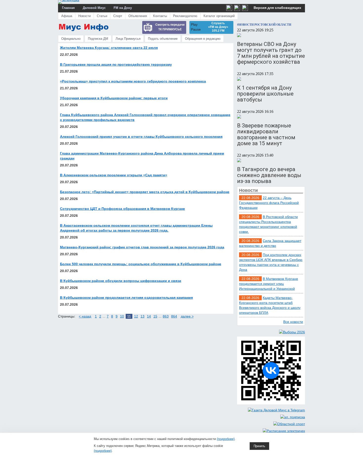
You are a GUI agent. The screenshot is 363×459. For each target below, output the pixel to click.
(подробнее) (226, 439)
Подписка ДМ (98, 38)
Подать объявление (163, 38)
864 (174, 316)
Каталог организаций (219, 16)
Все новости (293, 322)
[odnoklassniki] (229, 10)
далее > (187, 316)
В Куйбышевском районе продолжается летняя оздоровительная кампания (126, 297)
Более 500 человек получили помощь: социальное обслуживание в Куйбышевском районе (140, 264)
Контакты (160, 16)
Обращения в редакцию (203, 38)
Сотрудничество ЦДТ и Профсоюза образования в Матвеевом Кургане (122, 209)
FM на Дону (123, 8)
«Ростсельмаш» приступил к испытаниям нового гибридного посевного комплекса (133, 81)
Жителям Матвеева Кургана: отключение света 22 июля (109, 48)
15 (155, 316)
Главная (68, 8)
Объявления (137, 16)
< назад (85, 316)
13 (142, 316)
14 (149, 316)
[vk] (237, 10)
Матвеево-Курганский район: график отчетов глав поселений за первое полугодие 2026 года (142, 247)
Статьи (102, 16)
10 (122, 316)
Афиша (66, 16)
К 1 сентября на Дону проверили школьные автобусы (265, 94)
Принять (259, 446)
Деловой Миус (94, 8)
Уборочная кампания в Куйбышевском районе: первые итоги (114, 98)
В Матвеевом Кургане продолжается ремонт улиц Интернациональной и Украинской (268, 284)
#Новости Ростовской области (264, 24)
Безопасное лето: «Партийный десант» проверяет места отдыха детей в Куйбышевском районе (144, 192)
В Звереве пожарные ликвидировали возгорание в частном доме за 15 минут (266, 134)
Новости (84, 16)
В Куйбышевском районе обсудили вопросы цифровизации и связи (120, 281)
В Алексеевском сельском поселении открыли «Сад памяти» (113, 175)
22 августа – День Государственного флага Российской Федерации (269, 203)
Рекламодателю (185, 16)
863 (166, 316)
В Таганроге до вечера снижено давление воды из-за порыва (269, 175)
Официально (71, 38)
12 (136, 316)
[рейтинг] (245, 10)
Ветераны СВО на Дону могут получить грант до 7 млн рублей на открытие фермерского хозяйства (271, 53)
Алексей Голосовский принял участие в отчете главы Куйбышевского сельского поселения (141, 137)
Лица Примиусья (128, 38)
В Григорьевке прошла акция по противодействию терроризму (116, 64)
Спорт (117, 16)
